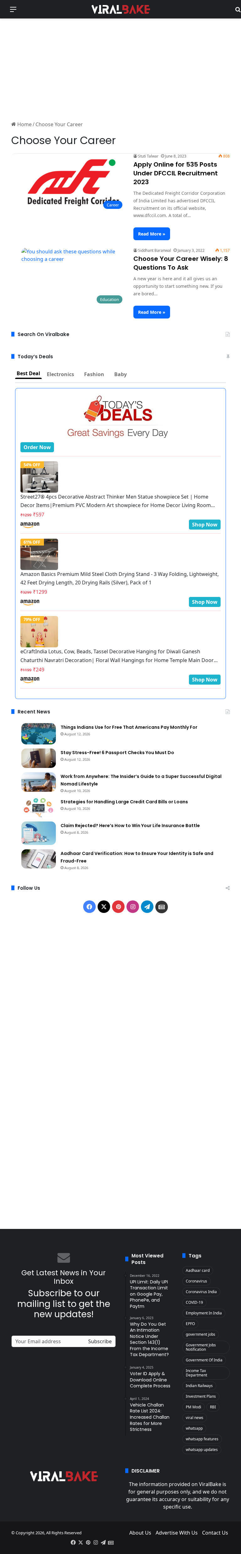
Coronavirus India (201, 1291)
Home (24, 124)
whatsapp (194, 1428)
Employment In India (204, 1313)
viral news (194, 1417)
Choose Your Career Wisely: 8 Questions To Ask (180, 263)
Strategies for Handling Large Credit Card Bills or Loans (124, 802)
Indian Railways (199, 1385)
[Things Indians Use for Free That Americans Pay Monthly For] (38, 733)
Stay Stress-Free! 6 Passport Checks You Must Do (117, 752)
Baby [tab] (120, 374)
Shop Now (204, 524)
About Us (140, 1532)
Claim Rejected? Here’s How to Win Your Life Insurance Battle (130, 825)
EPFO (190, 1323)
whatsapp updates (202, 1449)
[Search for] (238, 11)
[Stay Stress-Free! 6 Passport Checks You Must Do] (38, 758)
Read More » (151, 234)
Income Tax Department (196, 1373)
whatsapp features (202, 1439)
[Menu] (13, 11)
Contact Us (215, 1532)
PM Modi (193, 1407)
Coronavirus (196, 1281)
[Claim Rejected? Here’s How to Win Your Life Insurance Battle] (38, 833)
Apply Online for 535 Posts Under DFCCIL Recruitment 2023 (175, 173)
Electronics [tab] (60, 374)
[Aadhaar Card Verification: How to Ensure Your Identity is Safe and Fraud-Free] (38, 859)
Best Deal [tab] (28, 373)
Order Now (37, 447)
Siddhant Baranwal (154, 250)
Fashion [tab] (94, 374)
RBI (213, 1407)
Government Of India (204, 1360)
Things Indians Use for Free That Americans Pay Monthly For (129, 727)
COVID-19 (194, 1302)
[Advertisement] (120, 68)
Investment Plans (201, 1396)
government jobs (200, 1334)
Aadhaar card (198, 1270)
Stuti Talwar (148, 156)
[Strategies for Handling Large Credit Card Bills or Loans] (38, 807)
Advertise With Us (177, 1532)
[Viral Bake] (120, 9)
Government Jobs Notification (201, 1347)
